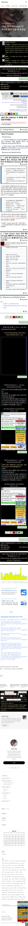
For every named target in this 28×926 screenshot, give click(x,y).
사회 (5, 795)
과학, (3, 872)
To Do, (22, 892)
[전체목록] (8, 6)
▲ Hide (25, 229)
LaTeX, (3, 885)
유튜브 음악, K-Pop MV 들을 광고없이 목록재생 (14, 390)
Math (5, 790)
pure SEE (24, 111)
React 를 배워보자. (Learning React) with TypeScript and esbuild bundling (11, 634)
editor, (12, 867)
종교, (18, 870)
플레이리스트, (4, 894)
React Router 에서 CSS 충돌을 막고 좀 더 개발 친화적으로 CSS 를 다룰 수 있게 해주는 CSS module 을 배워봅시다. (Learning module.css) (11, 629)
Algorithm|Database (8, 782)
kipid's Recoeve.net (6, 916)
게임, (7, 897)
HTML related (12, 616)
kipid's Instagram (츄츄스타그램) (8, 919)
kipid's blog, (17, 899)
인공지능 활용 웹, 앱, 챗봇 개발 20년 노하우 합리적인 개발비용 (10, 603)
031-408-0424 (5, 88)
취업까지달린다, (8, 876)
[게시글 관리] (6, 612)
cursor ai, (16, 865)
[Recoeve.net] (14, 6)
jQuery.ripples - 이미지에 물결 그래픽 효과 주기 (10, 619)
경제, (21, 879)
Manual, (13, 894)
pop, (11, 888)
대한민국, (23, 899)
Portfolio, (12, 874)
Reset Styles (5, 93)
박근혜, (18, 892)
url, (12, 865)
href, (19, 890)
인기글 (7, 809)
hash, (10, 870)
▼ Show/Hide (23, 129)
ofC (25, 906)
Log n (22, 920)
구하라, (20, 872)
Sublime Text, (10, 885)
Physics (5, 789)
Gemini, (21, 883)
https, (3, 890)
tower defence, (8, 881)
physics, (21, 874)
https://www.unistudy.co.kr (8, 588)
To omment (22, 917)
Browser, (8, 867)
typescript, (6, 863)
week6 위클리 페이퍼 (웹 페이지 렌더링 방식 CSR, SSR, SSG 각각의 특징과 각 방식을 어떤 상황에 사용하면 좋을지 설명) (11, 639)
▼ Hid (22, 902)
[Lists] (2, 6)
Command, (17, 861)
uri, (14, 872)
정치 (5, 797)
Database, (6, 879)
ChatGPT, (4, 867)
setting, (3, 888)
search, (3, 865)
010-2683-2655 (5, 86)
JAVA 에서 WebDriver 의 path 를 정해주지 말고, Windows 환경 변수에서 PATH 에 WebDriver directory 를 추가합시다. (14, 141)
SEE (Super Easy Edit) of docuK (15, 111)
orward (23, 911)
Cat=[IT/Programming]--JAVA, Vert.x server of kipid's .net (15, 333)
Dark (12, 93)
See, (9, 897)
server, (3, 870)
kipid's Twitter (5, 921)
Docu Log (22, 907)
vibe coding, (7, 872)
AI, (5, 885)
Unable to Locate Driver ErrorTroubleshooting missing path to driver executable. (15, 305)
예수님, (17, 872)
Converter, (4, 874)
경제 (5, 798)
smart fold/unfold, (16, 876)
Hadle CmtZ (22, 919)
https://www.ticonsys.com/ (8, 598)
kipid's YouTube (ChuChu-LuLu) (8, 914)
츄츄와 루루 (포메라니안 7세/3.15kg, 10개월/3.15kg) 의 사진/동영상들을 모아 (14, 465)
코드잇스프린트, (5, 861)
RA (20, 913)
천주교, (6, 870)
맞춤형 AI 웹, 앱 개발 (8, 601)
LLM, (10, 890)
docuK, (24, 870)
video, (3, 876)
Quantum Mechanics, (14, 863)
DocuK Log (16, 96)
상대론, (24, 881)
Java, (21, 885)
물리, (23, 867)
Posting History (6, 137)
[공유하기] (4, 612)
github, (6, 890)
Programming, (17, 885)
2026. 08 (14, 831)
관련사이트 (3, 912)
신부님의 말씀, (21, 865)
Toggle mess (22, 904)
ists (25, 913)
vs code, (22, 894)
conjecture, (4, 899)
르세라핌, (20, 897)
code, (10, 861)
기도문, (20, 870)
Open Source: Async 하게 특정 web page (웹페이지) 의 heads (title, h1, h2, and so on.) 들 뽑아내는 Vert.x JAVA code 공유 (14, 147)
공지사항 (3, 820)
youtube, (22, 876)
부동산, (11, 872)
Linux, (15, 890)
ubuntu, (7, 888)
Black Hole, (23, 861)
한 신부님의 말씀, (15, 883)
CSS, (11, 883)
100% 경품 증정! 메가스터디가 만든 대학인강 (10, 590)
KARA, (9, 865)
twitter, (24, 897)
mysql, (13, 881)
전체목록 (5, 775)
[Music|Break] (6, 801)
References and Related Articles (11, 152)
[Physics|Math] (6, 787)
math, (9, 894)
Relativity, (14, 892)
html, (12, 890)
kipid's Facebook (5, 923)
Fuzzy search (24, 96)
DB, (24, 883)
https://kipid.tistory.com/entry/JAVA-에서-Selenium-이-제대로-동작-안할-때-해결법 (14, 103)
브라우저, (24, 879)
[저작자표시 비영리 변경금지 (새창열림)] (16, 612)
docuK (22, 109)
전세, (3, 863)
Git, (23, 863)
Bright (16, 93)
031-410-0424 (23, 86)
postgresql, (17, 894)
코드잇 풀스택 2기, (18, 867)
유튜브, (3, 881)
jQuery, (3, 897)
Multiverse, (4, 883)
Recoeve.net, (4, 892)
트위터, (8, 874)
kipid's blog (4, 2)
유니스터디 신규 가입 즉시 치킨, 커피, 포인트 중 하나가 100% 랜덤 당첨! (9, 593)
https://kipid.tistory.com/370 (21, 106)
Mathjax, (24, 888)
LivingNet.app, (19, 881)
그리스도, (17, 874)
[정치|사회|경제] (6, 793)
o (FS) (20, 906)
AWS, (13, 879)
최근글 (3, 809)
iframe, (13, 861)
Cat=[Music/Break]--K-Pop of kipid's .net (14, 410)
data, (7, 865)
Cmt (20, 915)
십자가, (21, 890)
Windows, (17, 879)
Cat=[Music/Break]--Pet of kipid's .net (14, 485)
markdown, (14, 888)
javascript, (14, 870)
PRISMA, (12, 897)
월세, (8, 883)
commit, (20, 888)
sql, (2, 879)
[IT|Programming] (23, 6)
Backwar (22, 909)
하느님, (16, 897)
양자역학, (10, 892)
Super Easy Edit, (11, 899)
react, (21, 863)
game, (10, 879)
